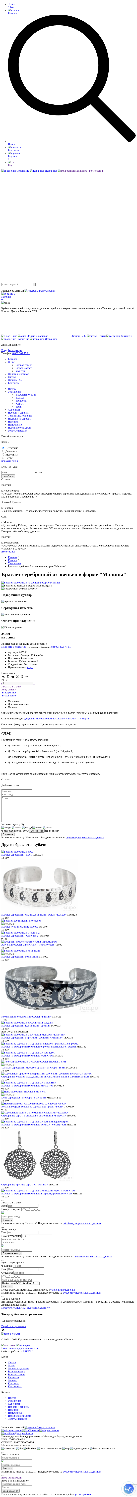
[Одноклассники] (22, 677)
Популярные (15, 424)
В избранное (8, 692)
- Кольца (19, 397)
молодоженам (44, 718)
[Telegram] (13, 677)
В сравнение (8, 695)
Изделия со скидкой (19, 427)
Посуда (12, 388)
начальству (58, 718)
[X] (17, 677)
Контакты (13, 383)
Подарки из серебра (19, 418)
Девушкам (11, 451)
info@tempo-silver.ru (21, 1433)
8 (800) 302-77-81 (11, 287)
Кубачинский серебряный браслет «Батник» (26, 1016)
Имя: (4, 1205)
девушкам (29, 718)
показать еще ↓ (9, 461)
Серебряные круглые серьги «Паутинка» (24, 1184)
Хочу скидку (8, 689)
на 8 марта (83, 718)
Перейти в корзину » (39, 1307)
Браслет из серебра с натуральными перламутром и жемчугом (36, 1193)
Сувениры (14, 409)
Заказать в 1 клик (11, 686)
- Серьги (19, 403)
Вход (4, 350)
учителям (70, 718)
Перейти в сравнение (13, 1326)
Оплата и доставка (18, 374)
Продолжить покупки (13, 1307)
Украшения (14, 391)
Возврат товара (23, 365)
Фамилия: (7, 1265)
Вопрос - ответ (23, 368)
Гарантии (20, 371)
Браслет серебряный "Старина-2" (20, 935)
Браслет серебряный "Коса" (17, 854)
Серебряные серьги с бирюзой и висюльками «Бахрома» (33, 1115)
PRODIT (28, 1351)
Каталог (12, 359)
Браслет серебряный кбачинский (20, 956)
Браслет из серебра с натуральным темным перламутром (33, 1124)
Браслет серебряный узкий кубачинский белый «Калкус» (34, 914)
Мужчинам (12, 454)
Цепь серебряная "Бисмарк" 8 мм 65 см (23, 1097)
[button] (129, 1489)
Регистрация (15, 350)
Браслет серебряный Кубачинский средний (25, 1025)
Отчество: (7, 1272)
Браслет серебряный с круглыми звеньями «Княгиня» (32, 1037)
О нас (11, 362)
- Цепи (18, 406)
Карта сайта (15, 1386)
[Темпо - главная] (68, 281)
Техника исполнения (20, 415)
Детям (9, 458)
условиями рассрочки (62, 1289)
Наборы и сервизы (18, 412)
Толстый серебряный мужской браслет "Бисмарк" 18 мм (33, 1067)
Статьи (12, 377)
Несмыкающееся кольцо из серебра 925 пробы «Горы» (32, 1106)
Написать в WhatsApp (14, 646)
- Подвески (21, 400)
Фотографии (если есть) (15, 830)
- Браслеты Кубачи (25, 394)
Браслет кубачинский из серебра (19, 926)
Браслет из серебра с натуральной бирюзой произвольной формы (38, 1046)
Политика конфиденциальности (19, 1348)
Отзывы (15, 380)
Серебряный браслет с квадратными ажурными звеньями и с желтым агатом (45, 1076)
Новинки (13, 421)
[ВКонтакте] (3, 677)
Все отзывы (8, 551)
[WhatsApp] (8, 677)
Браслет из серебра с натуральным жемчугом (27, 1055)
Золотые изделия (17, 430)
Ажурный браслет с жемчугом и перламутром (27, 944)
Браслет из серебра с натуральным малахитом (27, 1085)
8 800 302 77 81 (21, 353)
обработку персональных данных (85, 837)
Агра (30, 667)
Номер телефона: (11, 1209)
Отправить (8, 834)
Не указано (12, 448)
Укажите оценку (12, 824)
